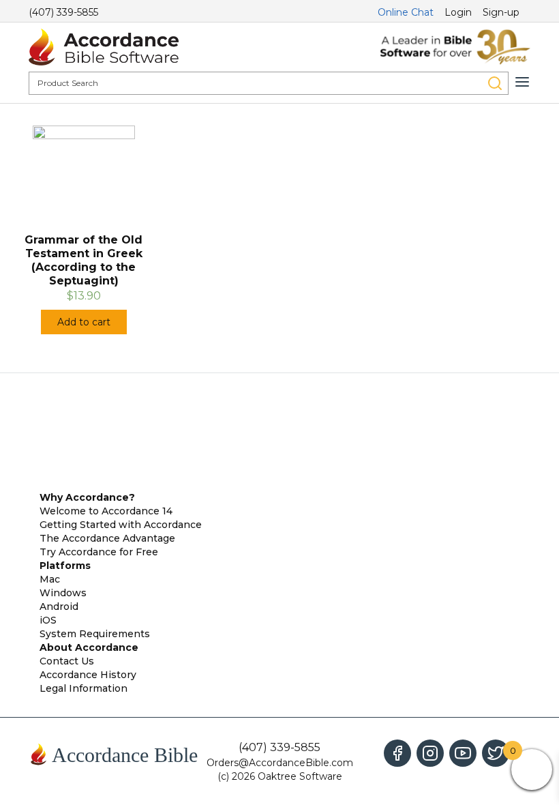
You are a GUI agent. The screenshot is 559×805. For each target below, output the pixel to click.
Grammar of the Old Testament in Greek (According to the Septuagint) (83, 260)
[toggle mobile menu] (522, 82)
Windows (63, 593)
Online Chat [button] (406, 12)
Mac (50, 579)
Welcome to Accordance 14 (106, 511)
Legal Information (83, 688)
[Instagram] (430, 753)
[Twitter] (495, 753)
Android (59, 606)
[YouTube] (463, 753)
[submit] (495, 83)
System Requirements (95, 634)
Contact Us (67, 661)
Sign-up (501, 12)
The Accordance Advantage (107, 538)
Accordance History (88, 675)
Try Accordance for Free (99, 552)
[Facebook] (397, 753)
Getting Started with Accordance (121, 524)
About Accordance (89, 647)
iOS (48, 620)
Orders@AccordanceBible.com (280, 763)
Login (458, 12)
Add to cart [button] (83, 322)
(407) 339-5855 (63, 12)
